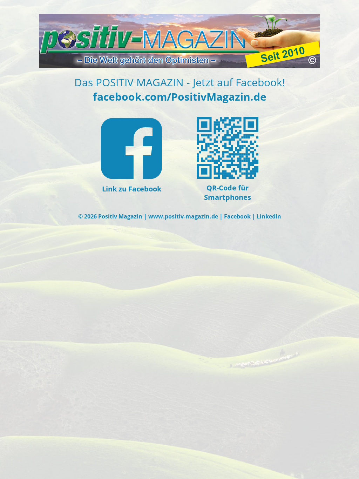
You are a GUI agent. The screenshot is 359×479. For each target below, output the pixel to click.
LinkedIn (269, 216)
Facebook (237, 216)
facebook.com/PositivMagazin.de (179, 96)
